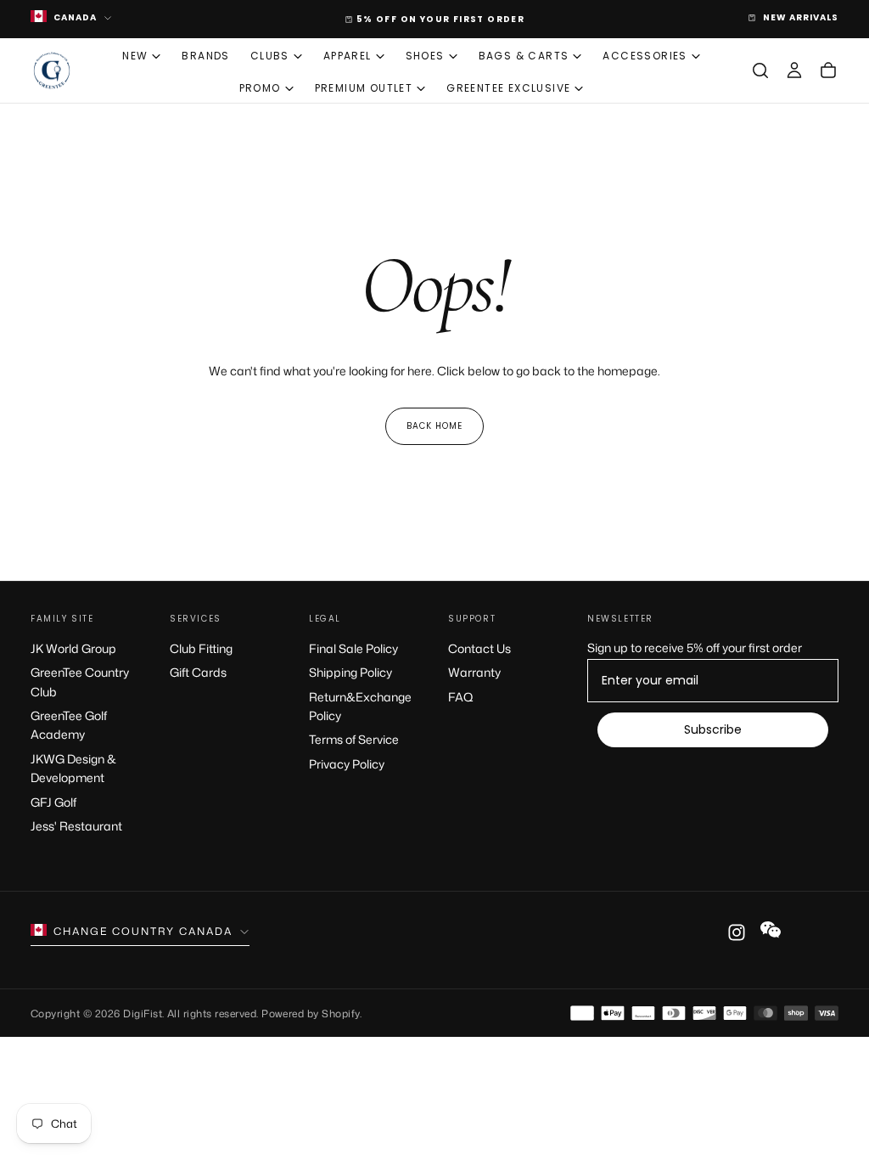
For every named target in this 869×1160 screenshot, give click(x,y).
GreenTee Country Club (80, 681)
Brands (205, 55)
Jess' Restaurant (76, 826)
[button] (760, 70)
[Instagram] (736, 932)
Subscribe (713, 729)
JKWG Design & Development (73, 768)
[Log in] (794, 70)
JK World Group (73, 648)
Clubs (269, 55)
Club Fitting (201, 648)
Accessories (645, 55)
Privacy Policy (346, 764)
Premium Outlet (364, 88)
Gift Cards (198, 672)
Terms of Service (354, 739)
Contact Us (479, 648)
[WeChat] (770, 929)
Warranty (474, 672)
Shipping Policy (350, 672)
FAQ (461, 697)
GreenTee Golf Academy (69, 724)
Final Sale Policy (353, 648)
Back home (434, 426)
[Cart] (828, 70)
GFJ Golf (53, 802)
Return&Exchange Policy (360, 706)
